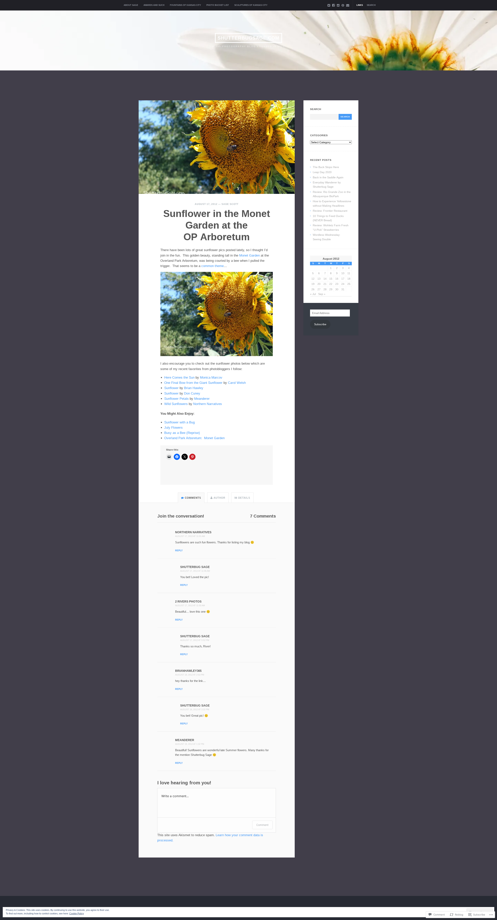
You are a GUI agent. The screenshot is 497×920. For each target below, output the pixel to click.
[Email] (347, 5)
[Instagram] (338, 5)
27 (319, 289)
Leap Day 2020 (322, 172)
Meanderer (202, 399)
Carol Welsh (237, 383)
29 (330, 289)
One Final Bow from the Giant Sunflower (193, 383)
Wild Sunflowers (176, 404)
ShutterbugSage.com (248, 38)
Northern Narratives (207, 404)
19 (313, 283)
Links (359, 5)
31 (342, 289)
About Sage (131, 5)
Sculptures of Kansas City (250, 5)
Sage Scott (230, 204)
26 (313, 289)
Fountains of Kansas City (185, 5)
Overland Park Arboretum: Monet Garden (194, 438)
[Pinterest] (342, 5)
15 (330, 278)
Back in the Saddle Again (328, 177)
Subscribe (320, 324)
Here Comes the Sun (179, 377)
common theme (212, 266)
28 (325, 289)
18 (348, 278)
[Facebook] (333, 5)
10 (342, 273)
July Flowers (173, 427)
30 (336, 289)
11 (348, 273)
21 (325, 283)
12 (313, 278)
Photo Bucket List (217, 5)
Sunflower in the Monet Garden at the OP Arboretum (216, 225)
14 (325, 278)
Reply (179, 550)
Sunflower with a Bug (179, 422)
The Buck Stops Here (326, 167)
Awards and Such (153, 5)
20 (319, 283)
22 (330, 283)
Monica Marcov (211, 377)
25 (348, 283)
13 (319, 278)
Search (371, 5)
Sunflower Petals (176, 399)
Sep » (321, 294)
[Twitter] (329, 5)
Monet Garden (249, 255)
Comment (262, 824)
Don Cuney (192, 393)
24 (342, 283)
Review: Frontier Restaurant (330, 210)
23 (336, 283)
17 (342, 278)
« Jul (313, 294)
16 (336, 278)
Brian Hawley (193, 388)
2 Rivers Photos (188, 601)
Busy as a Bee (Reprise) (182, 433)
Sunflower (171, 388)
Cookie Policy (76, 913)
